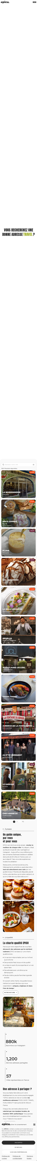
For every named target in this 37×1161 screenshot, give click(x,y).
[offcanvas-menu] (34, 2)
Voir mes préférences (18, 1152)
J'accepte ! (18, 1142)
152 (23, 821)
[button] (34, 1124)
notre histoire (9, 992)
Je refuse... (19, 1147)
